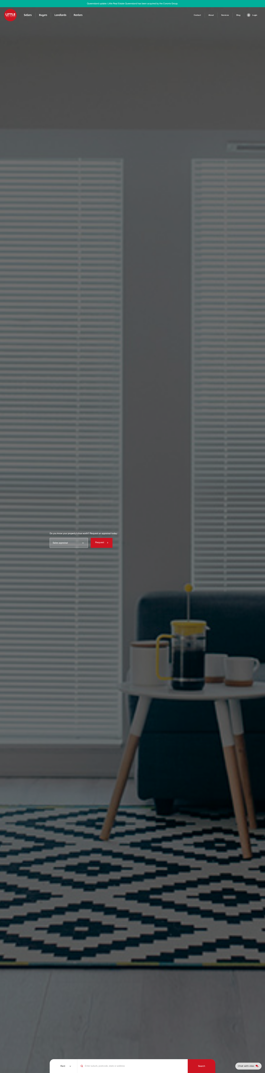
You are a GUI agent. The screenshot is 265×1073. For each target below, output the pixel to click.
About (211, 15)
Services (225, 15)
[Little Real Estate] (10, 15)
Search (201, 1066)
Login (254, 15)
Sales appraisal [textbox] (60, 543)
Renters (78, 15)
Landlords (60, 15)
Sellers (28, 15)
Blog (238, 15)
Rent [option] (62, 1066)
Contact (197, 15)
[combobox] (69, 542)
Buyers (43, 15)
